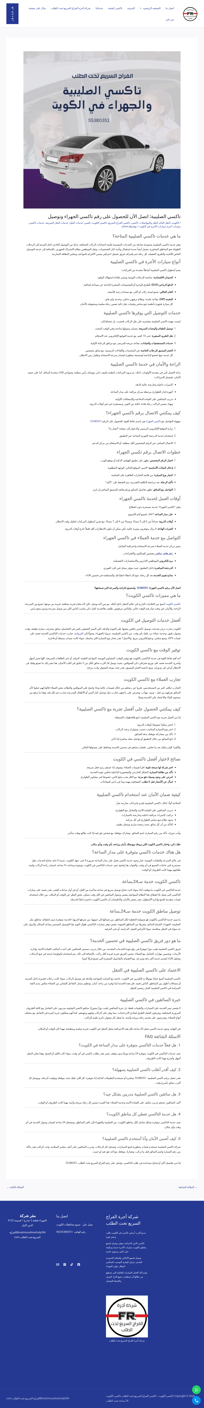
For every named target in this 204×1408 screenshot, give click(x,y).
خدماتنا (99, 8)
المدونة (131, 8)
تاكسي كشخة (115, 8)
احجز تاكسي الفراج (115, 1357)
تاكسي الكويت (99, 222)
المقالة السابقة (187, 1187)
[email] (57, 1264)
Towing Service (65, 1253)
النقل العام (164, 222)
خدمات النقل (76, 222)
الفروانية (78, 633)
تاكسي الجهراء (153, 421)
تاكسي (134, 222)
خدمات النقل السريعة (57, 222)
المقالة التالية (15, 1187)
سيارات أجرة (174, 226)
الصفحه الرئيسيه (151, 8)
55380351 (96, 421)
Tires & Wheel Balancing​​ (70, 1243)
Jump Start (62, 1258)
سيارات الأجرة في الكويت (152, 226)
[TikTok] (71, 1264)
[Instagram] (64, 1264)
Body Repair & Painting (70, 1248)
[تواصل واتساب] (196, 1389)
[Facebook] (78, 1264)
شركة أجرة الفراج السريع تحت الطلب (71, 8)
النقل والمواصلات (149, 222)
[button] (141, 8)
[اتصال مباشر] (196, 1400)
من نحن (170, 19)
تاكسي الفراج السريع (119, 222)
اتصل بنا (170, 8)
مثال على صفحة (37, 8)
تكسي (87, 222)
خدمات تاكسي (36, 222)
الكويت (175, 222)
